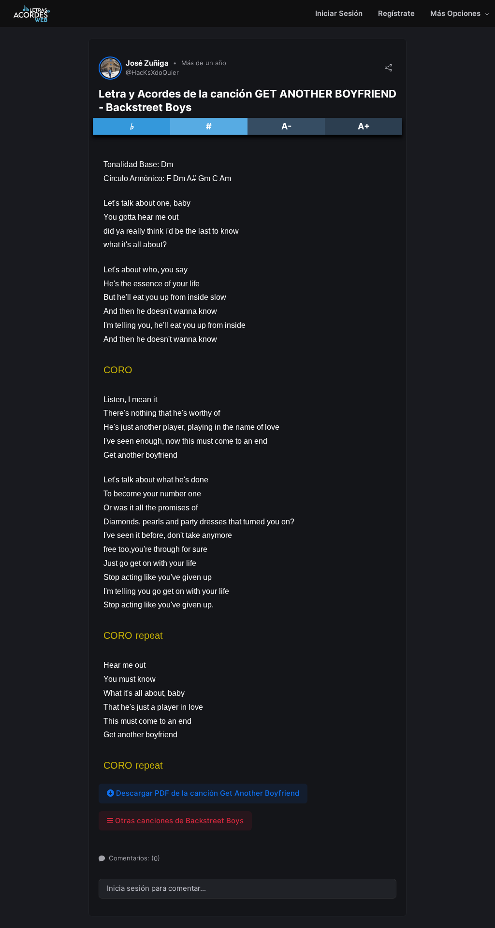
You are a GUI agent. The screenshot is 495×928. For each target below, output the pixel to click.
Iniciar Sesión (339, 13)
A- (286, 126)
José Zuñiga (147, 63)
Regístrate (396, 13)
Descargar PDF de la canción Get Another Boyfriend (206, 793)
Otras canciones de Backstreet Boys (178, 820)
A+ (364, 126)
